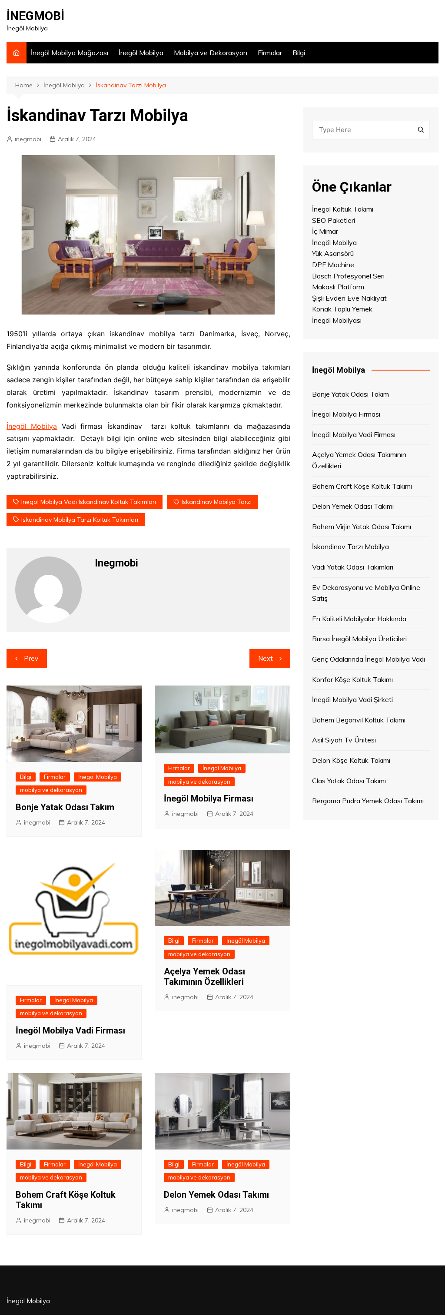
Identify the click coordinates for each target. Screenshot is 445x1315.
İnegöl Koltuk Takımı (342, 209)
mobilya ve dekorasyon (51, 789)
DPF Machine (333, 264)
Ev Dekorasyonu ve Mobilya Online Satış (366, 593)
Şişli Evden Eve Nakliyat (349, 298)
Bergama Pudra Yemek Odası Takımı (368, 800)
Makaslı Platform (338, 286)
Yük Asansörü (333, 253)
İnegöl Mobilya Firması (208, 798)
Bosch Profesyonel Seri (348, 276)
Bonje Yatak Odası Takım (65, 807)
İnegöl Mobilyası (337, 320)
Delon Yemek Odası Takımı (216, 1194)
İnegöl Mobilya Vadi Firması (70, 1030)
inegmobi (28, 139)
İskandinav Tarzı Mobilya (350, 546)
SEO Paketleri (333, 220)
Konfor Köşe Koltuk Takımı (352, 679)
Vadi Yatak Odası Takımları (352, 567)
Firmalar (270, 52)
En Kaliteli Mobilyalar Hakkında (359, 618)
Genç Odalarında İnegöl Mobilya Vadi (368, 659)
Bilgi (298, 52)
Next (265, 658)
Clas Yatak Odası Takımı (349, 780)
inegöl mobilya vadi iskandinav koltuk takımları (88, 502)
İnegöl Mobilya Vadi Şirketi (352, 699)
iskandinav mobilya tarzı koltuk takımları (79, 519)
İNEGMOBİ (35, 16)
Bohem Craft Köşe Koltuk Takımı (362, 486)
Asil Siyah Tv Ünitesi (344, 739)
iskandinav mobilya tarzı (217, 502)
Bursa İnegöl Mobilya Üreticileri (359, 638)
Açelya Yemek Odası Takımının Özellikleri (204, 976)
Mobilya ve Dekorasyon (210, 52)
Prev (31, 658)
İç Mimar (325, 231)
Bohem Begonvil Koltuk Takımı (358, 719)
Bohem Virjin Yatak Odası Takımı (361, 526)
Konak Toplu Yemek (342, 309)
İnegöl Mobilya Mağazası (69, 52)
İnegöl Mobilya (141, 52)
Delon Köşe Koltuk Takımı (351, 760)
